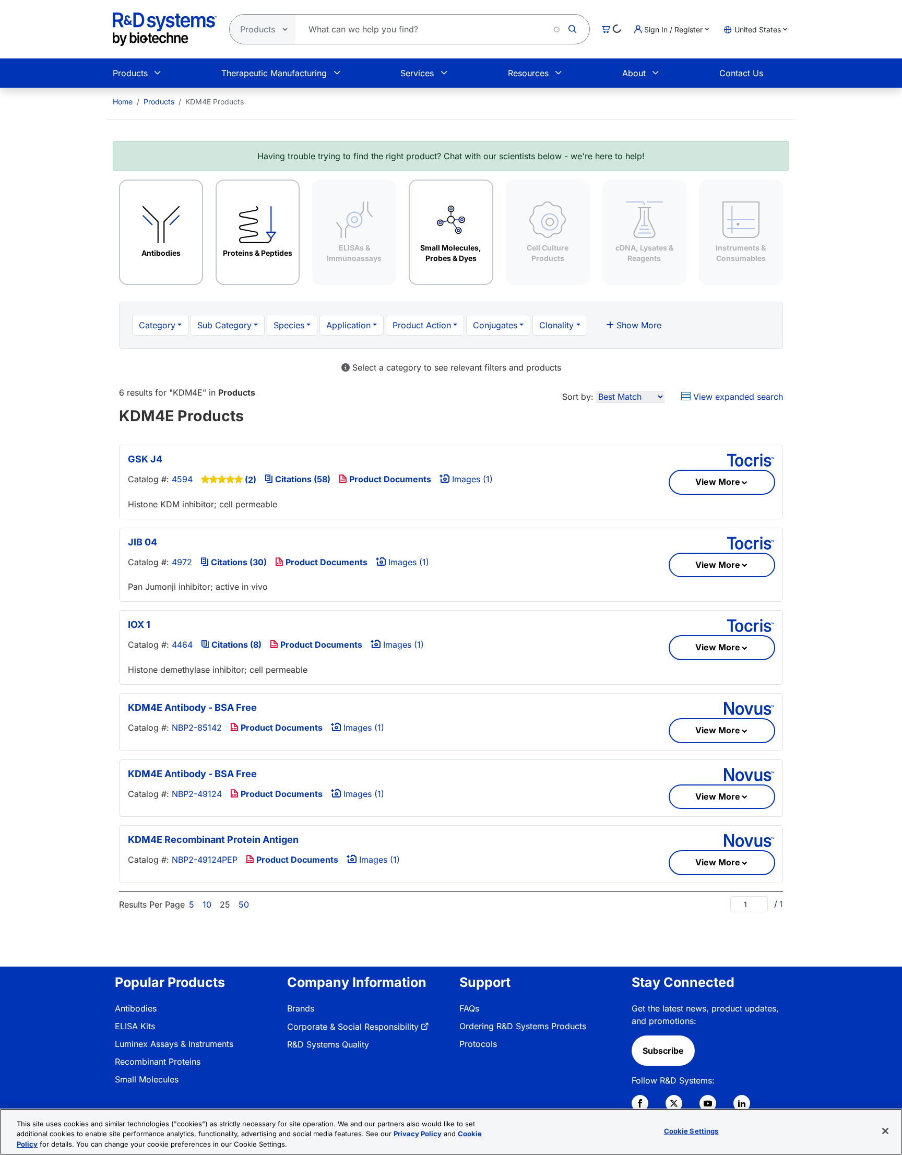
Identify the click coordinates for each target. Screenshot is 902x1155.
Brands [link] (300, 1008)
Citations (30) (238, 562)
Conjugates (495, 325)
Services (417, 73)
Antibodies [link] (136, 1008)
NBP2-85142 (197, 727)
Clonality (556, 325)
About (634, 73)
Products (130, 73)
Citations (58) (301, 479)
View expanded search (737, 396)
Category (157, 325)
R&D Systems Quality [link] (328, 1044)
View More (717, 482)
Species (289, 325)
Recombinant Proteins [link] (157, 1061)
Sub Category (224, 325)
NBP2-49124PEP (205, 859)
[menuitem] (123, 101)
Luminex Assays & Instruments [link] (174, 1044)
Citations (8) (235, 644)
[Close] (885, 1131)
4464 (182, 644)
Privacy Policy (418, 1134)
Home (123, 101)
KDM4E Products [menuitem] (214, 101)
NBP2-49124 (197, 794)
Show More (637, 325)
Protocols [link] (478, 1044)
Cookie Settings (691, 1130)
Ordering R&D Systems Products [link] (522, 1026)
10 (207, 904)
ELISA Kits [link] (135, 1026)
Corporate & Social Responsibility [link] (353, 1026)
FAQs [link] (469, 1008)
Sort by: (578, 396)
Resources (528, 73)
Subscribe (663, 1050)
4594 (182, 479)
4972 (182, 562)
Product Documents (389, 479)
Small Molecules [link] (147, 1079)
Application (348, 325)
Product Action (422, 325)
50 (244, 904)
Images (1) (471, 479)
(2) (250, 479)
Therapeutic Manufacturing (274, 73)
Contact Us (741, 73)
